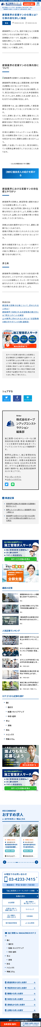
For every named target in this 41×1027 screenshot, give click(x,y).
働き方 (10, 707)
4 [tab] (16, 863)
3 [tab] (13, 863)
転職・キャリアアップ (16, 711)
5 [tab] (19, 863)
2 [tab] (11, 863)
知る (31, 7)
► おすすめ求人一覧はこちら (13, 819)
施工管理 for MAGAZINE (22, 7)
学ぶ (8, 721)
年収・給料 (12, 716)
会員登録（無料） (29, 4)
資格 (9, 725)
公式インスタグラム (14, 479)
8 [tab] (27, 863)
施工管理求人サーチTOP (8, 7)
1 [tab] (8, 863)
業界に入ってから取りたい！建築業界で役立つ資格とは (21, 511)
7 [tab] (24, 863)
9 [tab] (30, 863)
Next (36, 862)
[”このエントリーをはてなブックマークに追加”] (28, 398)
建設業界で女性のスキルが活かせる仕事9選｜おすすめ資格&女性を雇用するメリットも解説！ (21, 518)
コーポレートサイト (14, 476)
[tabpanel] (11, 841)
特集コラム (10, 739)
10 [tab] (33, 863)
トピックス (10, 734)
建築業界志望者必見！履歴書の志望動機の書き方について (20, 505)
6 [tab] (22, 863)
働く (7, 702)
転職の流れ (20, 896)
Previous (4, 862)
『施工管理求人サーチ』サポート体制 (20, 890)
